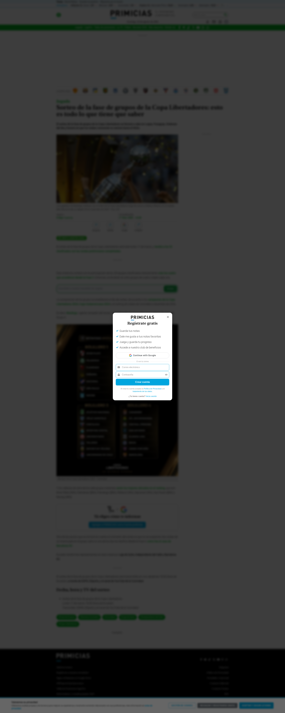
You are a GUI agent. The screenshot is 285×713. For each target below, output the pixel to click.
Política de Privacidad (152, 389)
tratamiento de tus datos (142, 391)
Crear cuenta (142, 382)
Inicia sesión (151, 396)
